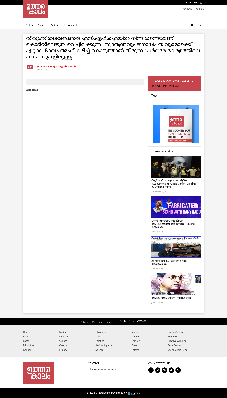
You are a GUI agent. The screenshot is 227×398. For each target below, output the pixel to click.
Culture (55, 25)
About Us (187, 8)
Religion (63, 336)
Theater (136, 336)
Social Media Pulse (177, 349)
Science (99, 349)
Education (28, 345)
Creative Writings (177, 340)
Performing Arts (103, 345)
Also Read (32, 89)
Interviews (173, 336)
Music (98, 336)
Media (62, 331)
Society (41, 25)
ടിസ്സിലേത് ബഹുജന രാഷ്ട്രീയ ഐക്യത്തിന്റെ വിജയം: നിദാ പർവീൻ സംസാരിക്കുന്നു (173, 184)
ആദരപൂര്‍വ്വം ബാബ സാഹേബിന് (171, 298)
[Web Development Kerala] (134, 393)
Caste (26, 340)
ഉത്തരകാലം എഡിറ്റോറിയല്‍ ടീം (56, 66)
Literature (100, 331)
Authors (200, 8)
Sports (135, 331)
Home (26, 331)
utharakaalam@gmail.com (102, 369)
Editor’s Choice (175, 331)
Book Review (174, 345)
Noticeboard (70, 25)
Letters (135, 349)
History (63, 349)
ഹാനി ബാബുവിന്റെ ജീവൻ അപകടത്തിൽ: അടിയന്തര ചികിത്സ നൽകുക (173, 224)
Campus (136, 340)
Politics (29, 25)
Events (135, 345)
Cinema (63, 345)
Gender (27, 349)
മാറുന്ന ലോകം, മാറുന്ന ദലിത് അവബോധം (169, 263)
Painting (99, 340)
